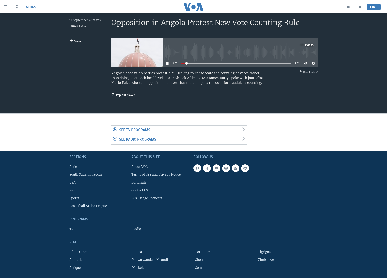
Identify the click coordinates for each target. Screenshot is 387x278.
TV (71, 229)
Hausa (137, 252)
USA (72, 182)
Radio (136, 229)
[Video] (361, 7)
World (74, 190)
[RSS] (235, 168)
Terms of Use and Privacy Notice (156, 174)
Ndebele (138, 268)
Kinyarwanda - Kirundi (150, 260)
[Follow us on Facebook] (197, 168)
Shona (200, 260)
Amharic (75, 260)
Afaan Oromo (79, 252)
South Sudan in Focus (85, 174)
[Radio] (348, 7)
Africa (31, 7)
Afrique (75, 268)
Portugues (203, 252)
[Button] (75, 42)
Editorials (138, 182)
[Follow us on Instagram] (226, 168)
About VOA (139, 166)
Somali (200, 268)
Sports (74, 198)
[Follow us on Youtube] (216, 168)
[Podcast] (245, 168)
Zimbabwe (266, 260)
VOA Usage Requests (146, 198)
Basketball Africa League (88, 206)
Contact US (139, 190)
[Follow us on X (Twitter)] (207, 168)
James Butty (77, 25)
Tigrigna (264, 252)
